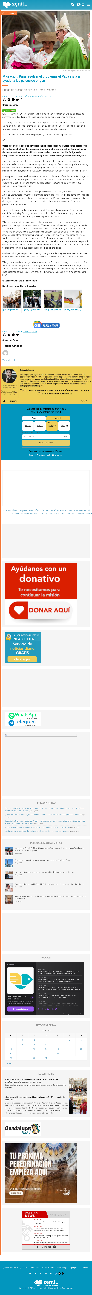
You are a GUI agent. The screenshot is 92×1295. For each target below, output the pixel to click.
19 (69, 1049)
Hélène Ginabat (30, 96)
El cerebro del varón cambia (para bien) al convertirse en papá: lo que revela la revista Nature (49, 884)
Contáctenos (84, 1268)
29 (22, 1058)
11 (58, 1044)
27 (81, 1054)
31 (46, 1058)
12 (69, 1044)
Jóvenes (5, 13)
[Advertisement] (46, 490)
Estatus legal (62, 1268)
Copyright (73, 1268)
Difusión (51, 1268)
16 (34, 1049)
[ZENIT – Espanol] (26, 5)
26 (69, 1054)
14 (11, 1049)
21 (11, 1054)
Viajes (13, 13)
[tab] (34, 1214)
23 (34, 1054)
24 (46, 1054)
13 (81, 1044)
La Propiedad (28, 1268)
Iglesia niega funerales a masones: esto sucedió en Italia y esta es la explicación (44, 872)
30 (34, 1058)
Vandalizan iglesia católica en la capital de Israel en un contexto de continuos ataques (37, 831)
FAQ (19, 1268)
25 (58, 1054)
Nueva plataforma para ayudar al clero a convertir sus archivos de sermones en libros (37, 827)
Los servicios (41, 1268)
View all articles (9, 360)
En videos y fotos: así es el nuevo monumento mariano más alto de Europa (43, 860)
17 (46, 1049)
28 (11, 1058)
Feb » (11, 1063)
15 (22, 1049)
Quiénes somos (9, 1268)
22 (22, 1054)
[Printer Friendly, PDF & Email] (9, 110)
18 (58, 1049)
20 (81, 1049)
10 (46, 1044)
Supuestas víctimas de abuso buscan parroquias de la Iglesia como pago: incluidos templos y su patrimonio (50, 897)
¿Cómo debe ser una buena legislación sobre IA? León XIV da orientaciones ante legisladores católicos (43, 815)
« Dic (6, 1063)
